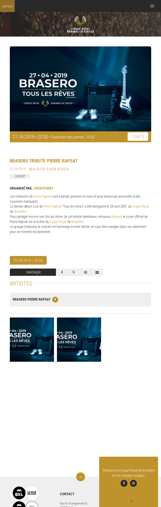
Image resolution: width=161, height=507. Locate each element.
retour (8, 6)
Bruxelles (20, 211)
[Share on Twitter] (74, 272)
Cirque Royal (140, 206)
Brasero (117, 216)
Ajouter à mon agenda (50, 169)
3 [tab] (132, 501)
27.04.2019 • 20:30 (28, 260)
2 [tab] (126, 501)
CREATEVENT (43, 188)
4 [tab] (137, 501)
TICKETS (138, 137)
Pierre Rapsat (42, 196)
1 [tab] (120, 501)
